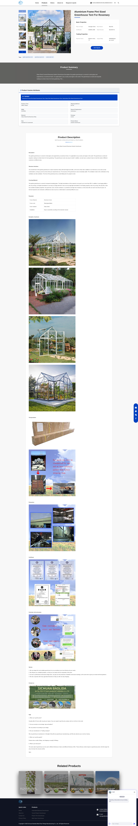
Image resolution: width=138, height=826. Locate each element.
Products (44, 3)
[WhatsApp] (135, 411)
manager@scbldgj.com (105, 816)
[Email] (135, 407)
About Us (60, 3)
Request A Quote (71, 3)
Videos (52, 3)
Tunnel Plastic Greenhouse (39, 813)
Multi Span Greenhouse (38, 818)
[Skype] (135, 414)
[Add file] (110, 823)
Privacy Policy (22, 818)
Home (37, 3)
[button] (22, 52)
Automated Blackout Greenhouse (40, 810)
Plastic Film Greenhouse (38, 815)
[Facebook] (135, 418)
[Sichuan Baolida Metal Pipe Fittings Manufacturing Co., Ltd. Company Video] (49, 31)
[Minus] (134, 792)
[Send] (134, 823)
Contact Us (21, 815)
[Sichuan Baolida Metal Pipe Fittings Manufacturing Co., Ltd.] (21, 3)
